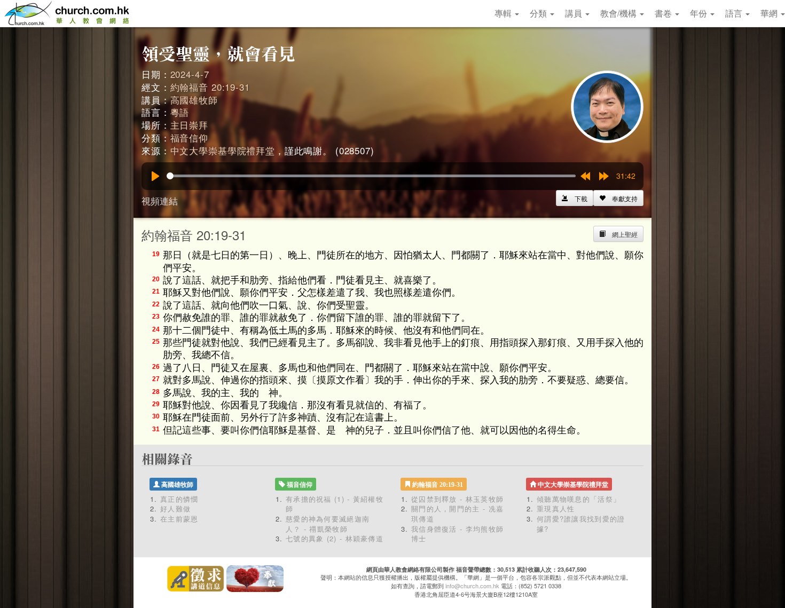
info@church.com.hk (472, 585)
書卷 (664, 13)
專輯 (504, 13)
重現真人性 (556, 508)
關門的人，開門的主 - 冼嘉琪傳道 (457, 513)
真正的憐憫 (179, 499)
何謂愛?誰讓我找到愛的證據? (581, 524)
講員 (574, 13)
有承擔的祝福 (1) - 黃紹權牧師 (334, 504)
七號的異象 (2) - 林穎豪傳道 (334, 538)
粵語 (180, 112)
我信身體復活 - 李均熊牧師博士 (457, 534)
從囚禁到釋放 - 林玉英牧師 (457, 499)
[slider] (371, 176)
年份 (699, 13)
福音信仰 (189, 137)
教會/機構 (619, 13)
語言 (734, 13)
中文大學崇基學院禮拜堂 (222, 150)
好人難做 (175, 508)
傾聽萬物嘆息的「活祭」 (579, 499)
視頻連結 (160, 200)
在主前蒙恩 (179, 519)
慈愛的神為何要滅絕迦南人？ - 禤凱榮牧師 (328, 524)
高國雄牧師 (194, 99)
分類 (539, 13)
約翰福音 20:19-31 (210, 86)
